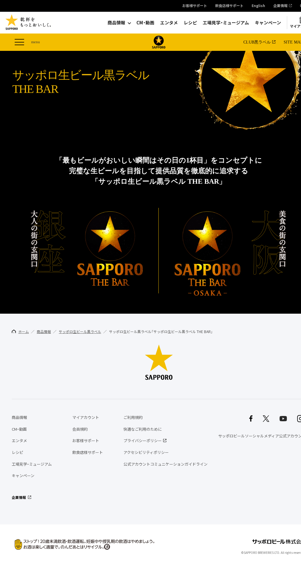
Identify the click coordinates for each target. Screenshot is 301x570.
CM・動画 (145, 22)
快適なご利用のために (142, 429)
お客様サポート (194, 6)
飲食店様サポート (229, 6)
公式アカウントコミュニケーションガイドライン (165, 464)
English (258, 6)
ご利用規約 (133, 417)
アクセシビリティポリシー (146, 452)
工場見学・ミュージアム (226, 22)
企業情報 (280, 6)
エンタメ (169, 22)
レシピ (190, 22)
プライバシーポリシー (142, 440)
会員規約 (80, 429)
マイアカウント (85, 417)
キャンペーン (268, 22)
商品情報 (116, 22)
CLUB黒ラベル (257, 42)
